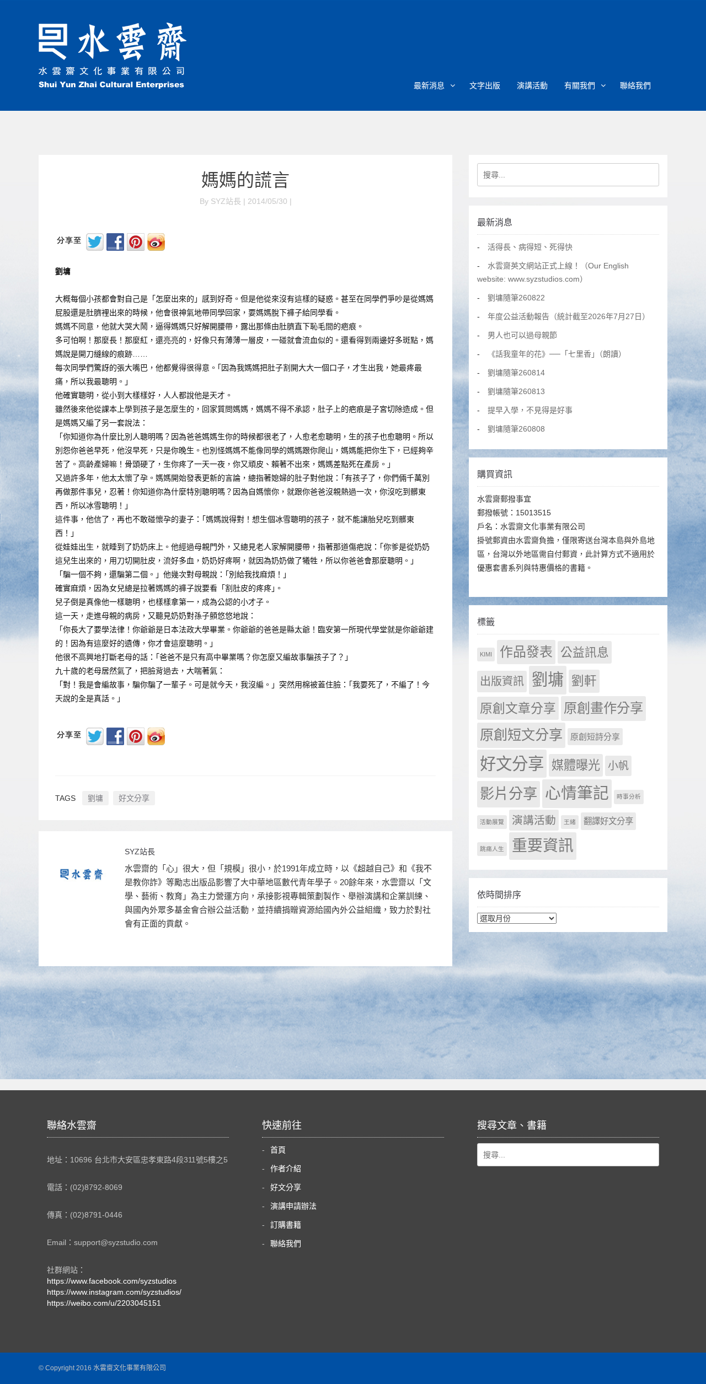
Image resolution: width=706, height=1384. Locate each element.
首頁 (278, 1149)
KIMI (486, 654)
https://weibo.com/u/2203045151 (104, 1303)
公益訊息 (584, 652)
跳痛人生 (492, 849)
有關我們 (579, 85)
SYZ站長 (140, 851)
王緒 (570, 821)
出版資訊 (502, 681)
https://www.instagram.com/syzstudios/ (114, 1292)
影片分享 (508, 793)
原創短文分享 (521, 734)
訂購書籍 (285, 1224)
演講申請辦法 (293, 1206)
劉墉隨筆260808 (516, 428)
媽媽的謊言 (245, 180)
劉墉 (95, 798)
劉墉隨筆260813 (516, 391)
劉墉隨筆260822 (516, 297)
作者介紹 (285, 1168)
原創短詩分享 (595, 736)
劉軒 (584, 681)
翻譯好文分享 (608, 821)
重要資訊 (543, 845)
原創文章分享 (518, 708)
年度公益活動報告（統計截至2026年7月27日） (569, 316)
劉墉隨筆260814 (516, 372)
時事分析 (629, 796)
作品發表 (526, 651)
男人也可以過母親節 (522, 335)
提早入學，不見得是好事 (530, 410)
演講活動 (532, 85)
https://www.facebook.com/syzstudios (111, 1281)
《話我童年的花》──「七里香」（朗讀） (557, 353)
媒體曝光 (576, 765)
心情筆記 (577, 793)
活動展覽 (492, 821)
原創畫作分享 (603, 708)
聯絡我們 (635, 85)
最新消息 (429, 85)
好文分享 (134, 798)
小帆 (618, 766)
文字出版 (484, 85)
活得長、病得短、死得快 (530, 247)
